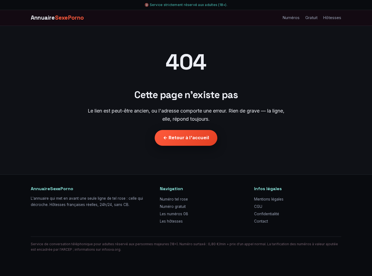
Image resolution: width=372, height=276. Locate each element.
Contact (261, 221)
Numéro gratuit (173, 206)
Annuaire (57, 17)
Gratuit (311, 18)
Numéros (291, 18)
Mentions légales (268, 199)
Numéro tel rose (174, 199)
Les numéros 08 (174, 214)
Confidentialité (266, 214)
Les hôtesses (171, 221)
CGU (258, 206)
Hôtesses (332, 18)
